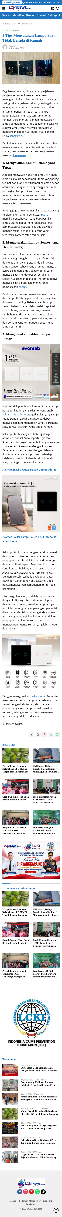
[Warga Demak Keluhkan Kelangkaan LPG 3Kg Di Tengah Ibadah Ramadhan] (15, 755)
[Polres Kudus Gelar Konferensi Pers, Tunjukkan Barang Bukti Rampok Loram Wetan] (10, 1142)
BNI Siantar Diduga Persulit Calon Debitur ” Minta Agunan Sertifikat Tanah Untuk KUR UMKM (46, 769)
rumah (17, 107)
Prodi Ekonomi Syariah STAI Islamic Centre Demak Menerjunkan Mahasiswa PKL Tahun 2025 (44, 800)
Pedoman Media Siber (30, 1201)
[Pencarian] (58, 8)
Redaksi (12, 45)
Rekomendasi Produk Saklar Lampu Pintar (29, 469)
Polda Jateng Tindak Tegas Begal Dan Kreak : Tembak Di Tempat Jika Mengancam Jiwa (39, 1127)
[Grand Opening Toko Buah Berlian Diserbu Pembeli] (15, 786)
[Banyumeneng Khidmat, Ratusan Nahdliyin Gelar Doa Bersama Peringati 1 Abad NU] (10, 1085)
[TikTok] (43, 1191)
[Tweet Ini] (38, 734)
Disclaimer (31, 1204)
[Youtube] (31, 1192)
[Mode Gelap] (52, 8)
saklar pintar (37, 696)
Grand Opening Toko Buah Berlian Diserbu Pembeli (15, 798)
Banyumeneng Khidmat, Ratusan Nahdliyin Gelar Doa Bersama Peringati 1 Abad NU (40, 1084)
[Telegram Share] (50, 734)
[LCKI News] (19, 8)
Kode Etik (48, 1201)
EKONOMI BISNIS (10, 30)
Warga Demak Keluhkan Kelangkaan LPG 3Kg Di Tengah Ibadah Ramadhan (15, 769)
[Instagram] (25, 1192)
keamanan (19, 155)
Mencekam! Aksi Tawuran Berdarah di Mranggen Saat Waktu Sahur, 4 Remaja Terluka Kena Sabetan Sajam (40, 1098)
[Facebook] (19, 1192)
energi (22, 287)
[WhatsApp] (37, 1192)
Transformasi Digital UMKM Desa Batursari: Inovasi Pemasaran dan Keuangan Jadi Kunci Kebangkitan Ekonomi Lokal (44, 830)
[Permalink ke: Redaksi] (4, 46)
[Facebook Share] (31, 734)
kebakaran (16, 136)
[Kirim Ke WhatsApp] (57, 734)
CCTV (45, 214)
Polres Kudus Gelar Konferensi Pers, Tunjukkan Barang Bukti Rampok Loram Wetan (38, 1141)
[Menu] (4, 8)
